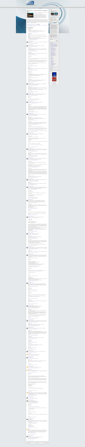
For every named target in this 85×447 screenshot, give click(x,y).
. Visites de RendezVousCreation (53, 46)
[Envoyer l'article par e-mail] (35, 24)
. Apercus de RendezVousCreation (53, 44)
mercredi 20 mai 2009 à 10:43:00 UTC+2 (32, 338)
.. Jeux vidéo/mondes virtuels (44, 25)
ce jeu (29, 22)
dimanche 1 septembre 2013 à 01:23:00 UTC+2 (33, 355)
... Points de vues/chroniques (52, 54)
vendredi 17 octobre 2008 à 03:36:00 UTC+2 (33, 91)
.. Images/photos (39, 25)
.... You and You (51, 65)
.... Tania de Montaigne (52, 64)
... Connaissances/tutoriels (52, 51)
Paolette (29, 353)
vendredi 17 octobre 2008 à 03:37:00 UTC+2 (33, 124)
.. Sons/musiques (51, 49)
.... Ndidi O (51, 62)
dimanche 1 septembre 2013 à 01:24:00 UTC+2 (33, 358)
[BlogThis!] (37, 24)
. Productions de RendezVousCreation (33, 25)
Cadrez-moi (37, 12)
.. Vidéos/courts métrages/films (53, 50)
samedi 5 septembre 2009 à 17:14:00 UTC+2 (33, 345)
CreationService (55, 11)
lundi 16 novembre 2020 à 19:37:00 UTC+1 (32, 395)
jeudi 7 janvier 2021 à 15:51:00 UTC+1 (32, 423)
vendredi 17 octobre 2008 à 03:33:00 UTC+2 (33, 39)
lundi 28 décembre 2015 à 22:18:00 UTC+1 (32, 390)
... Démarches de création (52, 52)
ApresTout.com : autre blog (54, 84)
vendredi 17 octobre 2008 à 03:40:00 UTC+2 (33, 208)
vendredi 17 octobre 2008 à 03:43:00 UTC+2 (33, 335)
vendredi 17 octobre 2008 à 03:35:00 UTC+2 (33, 65)
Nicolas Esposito (30, 113)
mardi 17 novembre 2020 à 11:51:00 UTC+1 (32, 398)
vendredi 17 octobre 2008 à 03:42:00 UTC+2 (33, 298)
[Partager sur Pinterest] (39, 24)
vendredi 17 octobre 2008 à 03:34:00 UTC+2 (33, 43)
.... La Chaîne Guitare (52, 60)
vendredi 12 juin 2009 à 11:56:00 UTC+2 (32, 342)
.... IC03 (51, 59)
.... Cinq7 (51, 57)
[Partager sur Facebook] (38, 24)
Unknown (29, 369)
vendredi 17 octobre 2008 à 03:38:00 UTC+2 (33, 151)
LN (28, 428)
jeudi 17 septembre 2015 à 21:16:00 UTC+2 (32, 372)
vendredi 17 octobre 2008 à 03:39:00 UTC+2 (33, 189)
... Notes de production (52, 53)
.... (50, 56)
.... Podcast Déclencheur (52, 63)
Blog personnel (54, 83)
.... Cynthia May (51, 58)
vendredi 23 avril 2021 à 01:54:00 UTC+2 (32, 438)
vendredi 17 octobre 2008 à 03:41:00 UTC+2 (33, 286)
